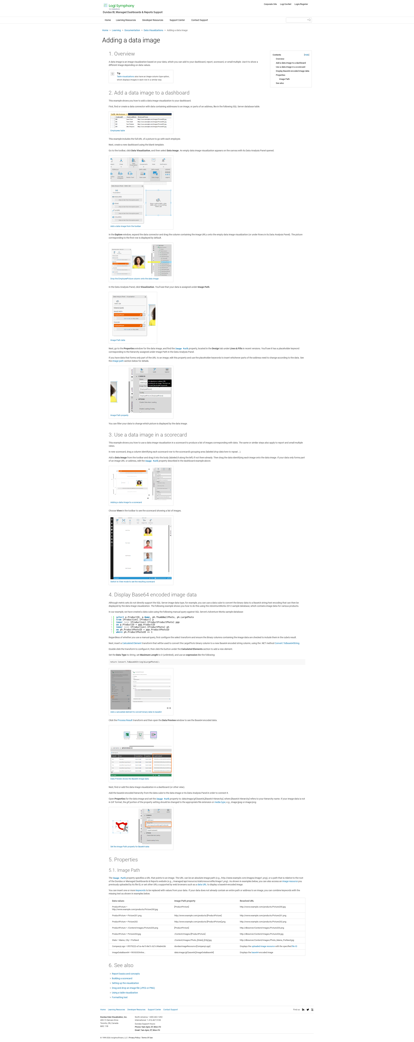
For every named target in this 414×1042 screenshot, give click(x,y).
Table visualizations (125, 76)
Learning (116, 30)
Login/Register (301, 4)
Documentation (132, 30)
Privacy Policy (134, 1038)
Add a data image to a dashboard (291, 63)
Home (108, 20)
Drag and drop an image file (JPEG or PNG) (133, 988)
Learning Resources (126, 20)
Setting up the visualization (125, 983)
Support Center (177, 20)
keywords (141, 890)
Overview (280, 59)
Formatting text (120, 997)
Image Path (284, 79)
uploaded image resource (263, 946)
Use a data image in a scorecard (290, 67)
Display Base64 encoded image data (292, 71)
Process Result (125, 720)
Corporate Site (270, 4)
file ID (294, 946)
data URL (202, 884)
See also (280, 83)
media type (219, 802)
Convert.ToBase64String (287, 643)
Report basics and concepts (126, 973)
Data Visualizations (153, 30)
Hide (307, 55)
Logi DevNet (285, 4)
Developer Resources (152, 20)
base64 (255, 952)
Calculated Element (132, 643)
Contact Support (199, 20)
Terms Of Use (147, 1038)
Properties (280, 75)
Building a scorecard (122, 978)
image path (118, 361)
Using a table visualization (125, 992)
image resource (290, 881)
